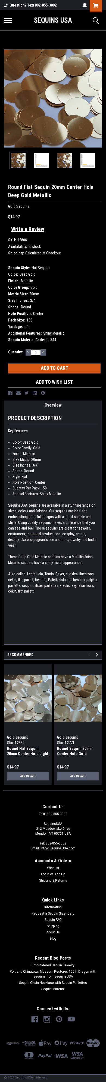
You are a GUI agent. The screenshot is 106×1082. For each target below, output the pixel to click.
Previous (8, 98)
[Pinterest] (43, 393)
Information (53, 907)
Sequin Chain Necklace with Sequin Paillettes (53, 983)
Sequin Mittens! (53, 989)
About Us (53, 932)
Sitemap (41, 1077)
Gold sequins (17, 737)
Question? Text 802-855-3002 (33, 5)
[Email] (18, 393)
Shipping (53, 926)
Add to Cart (28, 775)
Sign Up (59, 874)
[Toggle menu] (8, 20)
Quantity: (15, 352)
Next (98, 98)
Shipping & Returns (53, 880)
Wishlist (53, 868)
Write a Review (27, 229)
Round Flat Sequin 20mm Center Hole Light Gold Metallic (27, 753)
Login (45, 874)
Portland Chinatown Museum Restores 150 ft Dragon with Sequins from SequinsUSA (53, 974)
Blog (53, 938)
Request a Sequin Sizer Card (53, 913)
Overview (53, 405)
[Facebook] (10, 393)
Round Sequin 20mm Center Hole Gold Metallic (74, 753)
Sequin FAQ (53, 920)
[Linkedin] (35, 393)
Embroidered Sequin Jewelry (53, 965)
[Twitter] (26, 393)
